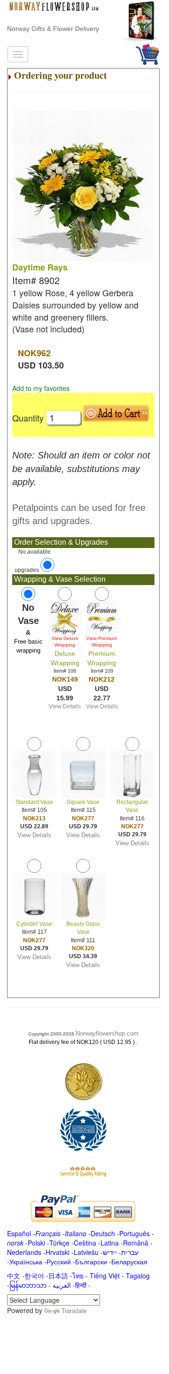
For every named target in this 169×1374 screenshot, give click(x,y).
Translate (73, 1310)
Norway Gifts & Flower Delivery (53, 28)
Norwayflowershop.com (107, 1033)
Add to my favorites (40, 388)
